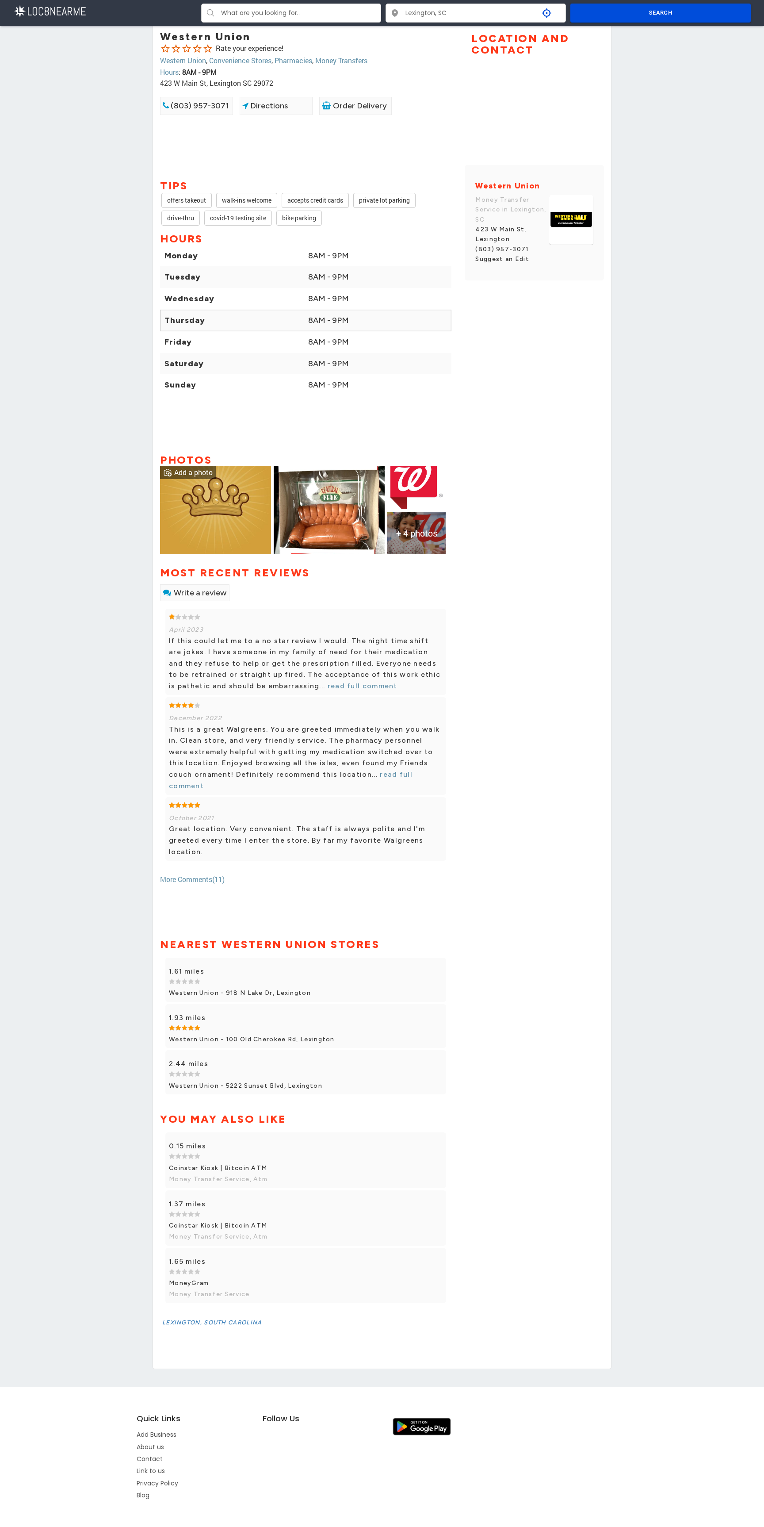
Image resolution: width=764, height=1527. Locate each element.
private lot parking (384, 200)
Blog (143, 1495)
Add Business (156, 1434)
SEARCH (660, 12)
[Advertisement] (305, 146)
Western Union (183, 60)
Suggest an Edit (502, 259)
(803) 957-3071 (199, 106)
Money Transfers (341, 60)
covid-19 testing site (238, 218)
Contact (150, 1458)
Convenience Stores (240, 60)
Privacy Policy (157, 1483)
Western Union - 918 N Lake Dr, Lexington (240, 993)
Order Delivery (359, 106)
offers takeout (186, 200)
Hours (169, 72)
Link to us (151, 1470)
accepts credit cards (315, 200)
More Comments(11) (192, 879)
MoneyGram (189, 1283)
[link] (215, 509)
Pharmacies (293, 60)
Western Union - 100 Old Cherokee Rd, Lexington (252, 1039)
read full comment (361, 686)
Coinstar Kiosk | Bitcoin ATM (218, 1168)
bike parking (299, 218)
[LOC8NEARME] (49, 10)
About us (150, 1447)
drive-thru (180, 218)
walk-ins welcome (246, 200)
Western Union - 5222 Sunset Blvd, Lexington (245, 1086)
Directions (268, 106)
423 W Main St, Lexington (500, 234)
